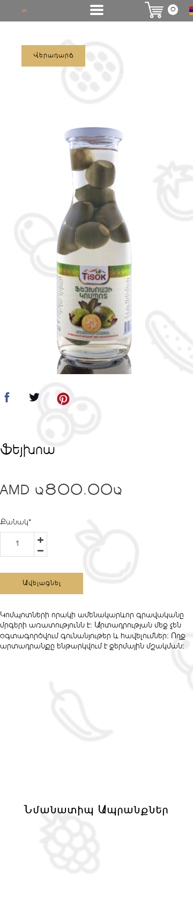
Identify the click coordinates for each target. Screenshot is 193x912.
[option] (94, 248)
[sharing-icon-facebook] (7, 400)
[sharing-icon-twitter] (34, 400)
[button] (96, 10)
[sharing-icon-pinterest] (63, 400)
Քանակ (15, 522)
